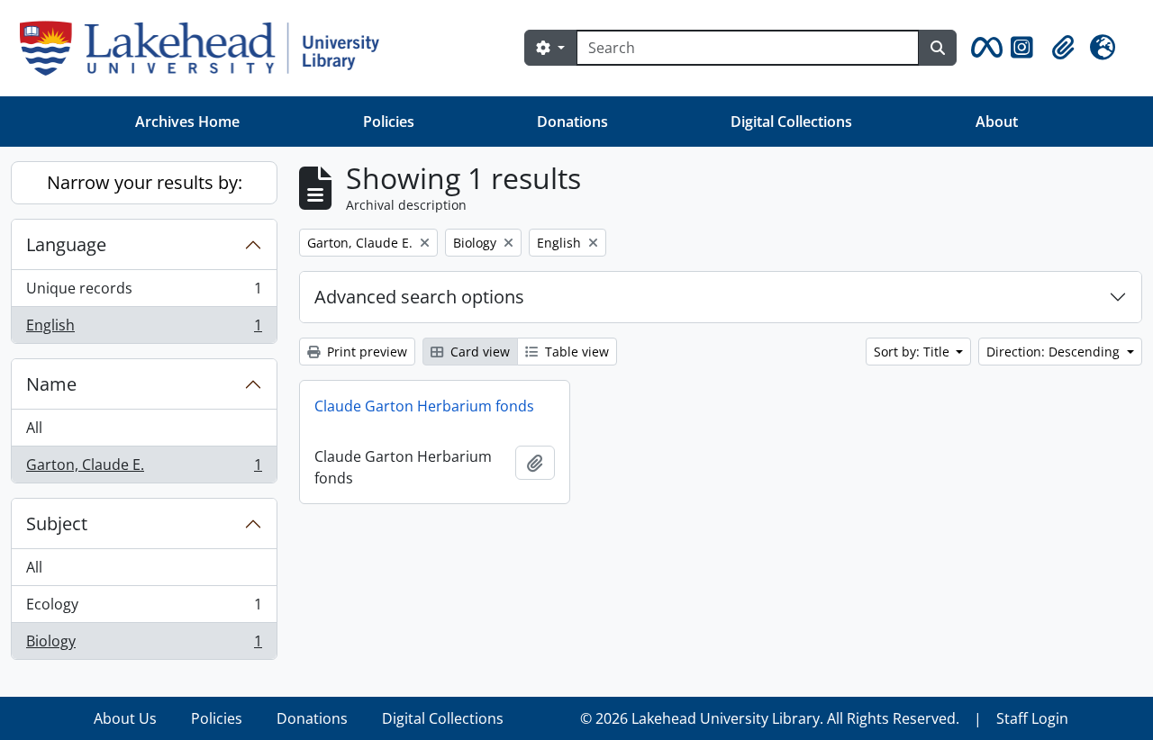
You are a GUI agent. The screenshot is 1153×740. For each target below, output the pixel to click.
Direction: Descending (1054, 351)
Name (51, 384)
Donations (572, 121)
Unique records (143, 292)
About (997, 121)
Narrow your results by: (144, 182)
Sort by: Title (913, 351)
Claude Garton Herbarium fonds (424, 406)
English (143, 329)
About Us (125, 718)
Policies (388, 121)
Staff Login (1032, 718)
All (34, 428)
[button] (983, 48)
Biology (143, 645)
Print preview (365, 351)
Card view (478, 351)
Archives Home (187, 121)
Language (66, 244)
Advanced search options (419, 296)
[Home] (207, 48)
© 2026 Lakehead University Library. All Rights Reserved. (769, 718)
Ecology (143, 608)
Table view (575, 351)
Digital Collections (791, 121)
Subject (56, 523)
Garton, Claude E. (143, 469)
